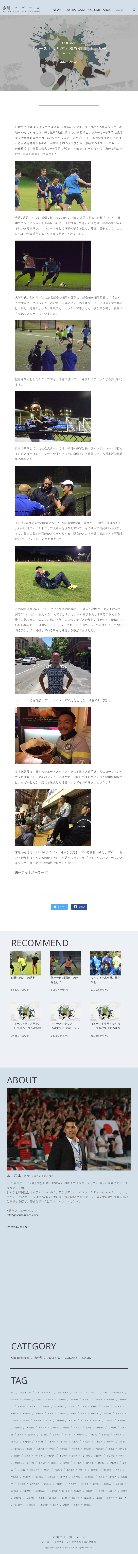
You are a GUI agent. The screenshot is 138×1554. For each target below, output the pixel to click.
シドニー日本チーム (44, 1392)
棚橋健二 (54, 1463)
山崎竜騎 (27, 1442)
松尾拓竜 (110, 1456)
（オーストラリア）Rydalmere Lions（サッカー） (65, 1028)
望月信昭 (122, 1449)
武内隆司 (114, 1463)
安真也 (66, 1427)
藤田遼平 (90, 1491)
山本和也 (39, 1442)
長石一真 (122, 1498)
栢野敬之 (18, 1463)
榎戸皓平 (89, 1463)
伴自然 (94, 1406)
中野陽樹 (111, 1399)
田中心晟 (51, 1477)
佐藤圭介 (27, 1413)
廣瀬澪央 (111, 1442)
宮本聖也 (112, 1427)
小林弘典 (93, 1434)
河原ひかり (34, 1470)
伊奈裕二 (72, 1406)
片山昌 (118, 1470)
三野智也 (49, 1399)
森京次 (66, 1463)
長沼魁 (99, 1498)
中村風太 (86, 1399)
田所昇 (101, 1477)
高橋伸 (66, 1505)
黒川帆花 (88, 1505)
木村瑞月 (51, 1456)
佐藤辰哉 (39, 1413)
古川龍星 (15, 1420)
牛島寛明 (15, 1477)
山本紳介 (51, 1442)
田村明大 (112, 1477)
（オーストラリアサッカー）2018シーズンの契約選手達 (26, 1028)
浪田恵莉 (70, 1470)
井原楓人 (46, 1406)
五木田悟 (21, 1406)
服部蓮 (111, 1449)
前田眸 (50, 1413)
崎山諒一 (86, 1442)
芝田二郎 (119, 1484)
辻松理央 (18, 1498)
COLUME (94, 10)
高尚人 (55, 1505)
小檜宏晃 (105, 1434)
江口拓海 (21, 1470)
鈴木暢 (64, 1498)
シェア (82, 906)
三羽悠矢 (27, 1399)
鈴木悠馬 (53, 1498)
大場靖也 (109, 1420)
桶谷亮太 (42, 1463)
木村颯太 (63, 1456)
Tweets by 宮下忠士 (18, 1227)
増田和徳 (96, 1420)
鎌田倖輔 (75, 1498)
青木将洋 (18, 1505)
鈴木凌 (41, 1498)
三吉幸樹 (15, 1399)
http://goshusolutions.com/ (22, 1215)
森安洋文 (77, 1463)
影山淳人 (123, 1442)
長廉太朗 (88, 1498)
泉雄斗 (47, 1470)
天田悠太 (18, 1427)
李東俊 (74, 1456)
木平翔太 (38, 1456)
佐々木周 (117, 1406)
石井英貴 (21, 1484)
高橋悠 (76, 1505)
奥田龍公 (30, 1427)
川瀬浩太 (98, 1442)
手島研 (52, 1449)
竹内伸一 (60, 1484)
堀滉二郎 (72, 1420)
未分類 (38, 1357)
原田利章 (107, 1413)
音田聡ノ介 (31, 1505)
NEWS (57, 10)
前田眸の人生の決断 (23, 977)
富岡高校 (32, 1434)
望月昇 (17, 1456)
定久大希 (77, 1427)
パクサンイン (78, 1392)
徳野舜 (29, 1449)
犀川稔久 (39, 1477)
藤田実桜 (78, 1491)
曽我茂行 (100, 1449)
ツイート (62, 906)
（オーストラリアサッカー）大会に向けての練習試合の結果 (105, 1028)
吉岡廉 (26, 1420)
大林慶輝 (121, 1420)
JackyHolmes (25, 1392)
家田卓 (20, 1434)
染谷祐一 (122, 1456)
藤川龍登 (65, 1491)
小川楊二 (68, 1434)
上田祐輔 (62, 1399)
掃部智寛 (63, 1449)
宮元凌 (89, 1427)
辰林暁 (124, 1491)
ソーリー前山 (62, 1392)
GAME (82, 10)
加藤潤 (73, 1413)
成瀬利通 (40, 1449)
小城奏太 (56, 1434)
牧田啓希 (27, 1477)
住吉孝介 (105, 1406)
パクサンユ (94, 1392)
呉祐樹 (48, 1420)
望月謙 (27, 1456)
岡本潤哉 (63, 1442)
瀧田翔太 (107, 1470)
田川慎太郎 (89, 1477)
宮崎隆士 (100, 1427)
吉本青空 (37, 1420)
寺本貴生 (44, 1434)
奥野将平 (42, 1427)
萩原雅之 (53, 1491)
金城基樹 (30, 1498)
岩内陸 (75, 1442)
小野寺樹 (117, 1434)
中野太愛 (98, 1399)
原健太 (83, 1413)
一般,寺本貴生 (118, 1392)
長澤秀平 (110, 1498)
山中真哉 (15, 1442)
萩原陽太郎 (40, 1491)
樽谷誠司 (102, 1463)
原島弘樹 (95, 1413)
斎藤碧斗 (75, 1449)
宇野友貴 (54, 1427)
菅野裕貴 (27, 1491)
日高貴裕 (88, 1449)
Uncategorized (20, 1357)
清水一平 (82, 1470)
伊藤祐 (83, 1406)
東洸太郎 (98, 1456)
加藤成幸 (62, 1413)
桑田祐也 (30, 1463)
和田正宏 (60, 1420)
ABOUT (108, 10)
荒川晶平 (15, 1491)
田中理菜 (76, 1477)
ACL (13, 1392)
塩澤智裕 (84, 1420)
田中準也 (63, 1477)
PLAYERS (70, 10)
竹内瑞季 (72, 1484)
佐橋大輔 (15, 1413)
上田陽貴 (74, 1399)
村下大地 (86, 1456)
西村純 (101, 1491)
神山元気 (47, 1484)
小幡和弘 (80, 1434)
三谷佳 (38, 1399)
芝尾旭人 (107, 1484)
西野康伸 (112, 1491)
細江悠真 (84, 1484)
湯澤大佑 (95, 1470)
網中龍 (96, 1484)
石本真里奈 (34, 1484)
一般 (105, 1392)
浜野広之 (58, 1470)
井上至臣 (33, 1406)
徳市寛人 (18, 1449)
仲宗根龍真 (59, 1406)
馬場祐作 (44, 1505)
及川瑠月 (119, 1413)
